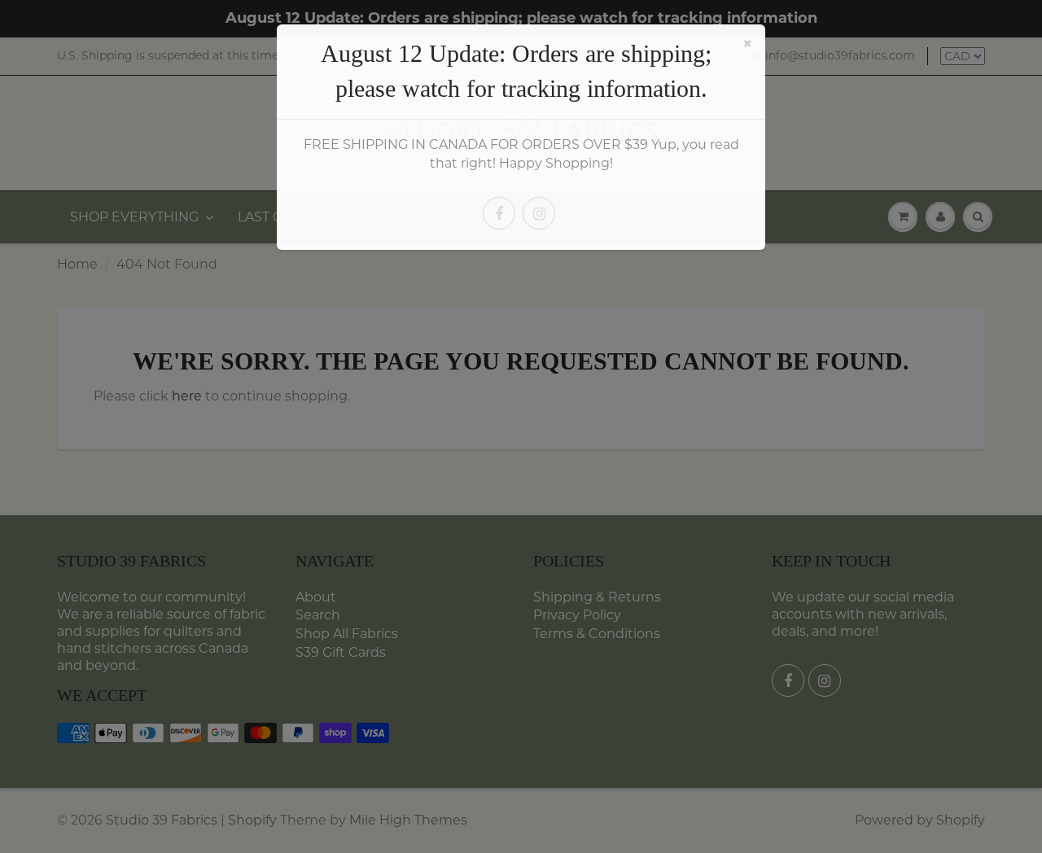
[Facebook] (499, 213)
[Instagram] (539, 213)
